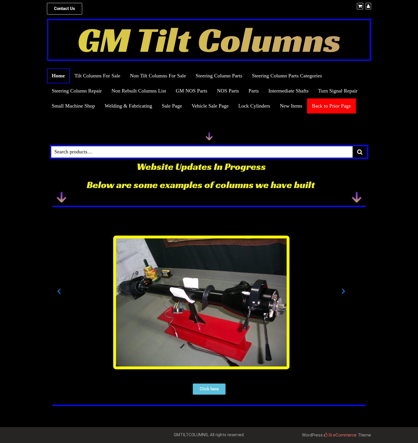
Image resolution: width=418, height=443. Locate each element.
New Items (291, 106)
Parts (254, 91)
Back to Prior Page (331, 106)
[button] (64, 9)
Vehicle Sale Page (210, 106)
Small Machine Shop (73, 106)
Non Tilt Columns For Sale (158, 76)
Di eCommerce (342, 435)
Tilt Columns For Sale (97, 76)
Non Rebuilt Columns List (138, 91)
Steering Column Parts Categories (287, 76)
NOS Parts (228, 91)
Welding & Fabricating (128, 106)
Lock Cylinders (254, 106)
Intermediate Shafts (288, 91)
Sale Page (172, 106)
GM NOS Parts (191, 91)
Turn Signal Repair (337, 91)
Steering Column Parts (219, 76)
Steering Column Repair (77, 91)
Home (58, 76)
